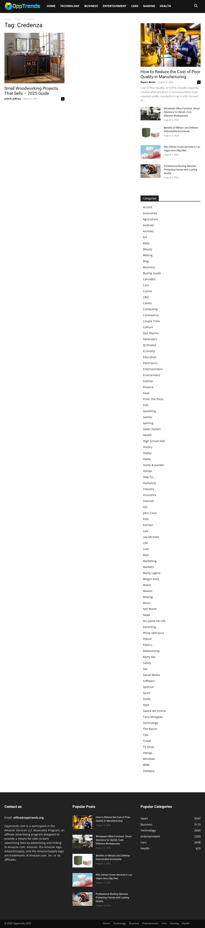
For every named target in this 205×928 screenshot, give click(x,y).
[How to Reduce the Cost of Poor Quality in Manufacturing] (171, 45)
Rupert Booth (148, 82)
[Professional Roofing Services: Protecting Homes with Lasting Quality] (151, 171)
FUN (146, 405)
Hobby (147, 453)
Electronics (150, 363)
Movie (147, 585)
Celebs (147, 303)
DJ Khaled (149, 345)
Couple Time (151, 321)
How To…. (149, 477)
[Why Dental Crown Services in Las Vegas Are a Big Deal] (151, 152)
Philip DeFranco (153, 633)
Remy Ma (149, 657)
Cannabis (149, 279)
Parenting (149, 627)
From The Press (153, 399)
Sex (145, 669)
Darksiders (150, 339)
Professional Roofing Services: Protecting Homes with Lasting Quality (180, 170)
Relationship (151, 651)
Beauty (147, 249)
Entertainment (114, 6)
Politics (147, 645)
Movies (147, 591)
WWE (146, 765)
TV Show (148, 747)
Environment (151, 375)
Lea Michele (151, 537)
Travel (147, 741)
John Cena (150, 513)
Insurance (149, 495)
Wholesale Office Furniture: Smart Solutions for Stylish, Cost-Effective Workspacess (182, 112)
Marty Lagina (151, 573)
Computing (150, 309)
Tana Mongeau (153, 717)
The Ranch (150, 729)
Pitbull (147, 639)
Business (91, 6)
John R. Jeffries (12, 98)
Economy (149, 351)
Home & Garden (153, 465)
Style (146, 705)
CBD (146, 297)
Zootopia (149, 771)
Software (149, 681)
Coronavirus (151, 315)
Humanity (149, 483)
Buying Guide (152, 273)
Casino (147, 291)
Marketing (150, 561)
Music (147, 603)
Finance (148, 387)
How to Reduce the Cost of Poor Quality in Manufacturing (170, 74)
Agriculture (150, 219)
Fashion (148, 381)
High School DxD (154, 441)
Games (147, 417)
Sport (146, 693)
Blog (146, 261)
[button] (196, 6)
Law (145, 531)
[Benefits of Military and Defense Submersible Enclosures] (151, 133)
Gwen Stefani (152, 429)
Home (51, 6)
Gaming (149, 6)
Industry (148, 489)
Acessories (150, 213)
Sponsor (148, 687)
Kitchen (148, 525)
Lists (146, 549)
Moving (148, 597)
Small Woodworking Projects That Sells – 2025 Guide (31, 91)
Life (145, 543)
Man (146, 555)
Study (147, 699)
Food (146, 393)
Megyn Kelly (151, 579)
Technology (69, 6)
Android (148, 225)
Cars (134, 6)
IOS (145, 507)
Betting (148, 255)
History (147, 447)
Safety (147, 663)
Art (145, 237)
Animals (148, 231)
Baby (146, 243)
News (146, 615)
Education (149, 357)
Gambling (149, 411)
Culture (148, 327)
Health (165, 6)
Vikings (147, 753)
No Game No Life (154, 621)
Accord (147, 207)
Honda (147, 471)
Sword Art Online (154, 711)
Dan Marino (151, 333)
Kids (146, 519)
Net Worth (150, 609)
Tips (146, 735)
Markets (148, 567)
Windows (149, 759)
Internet (148, 501)
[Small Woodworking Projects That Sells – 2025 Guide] (34, 58)
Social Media (151, 675)
